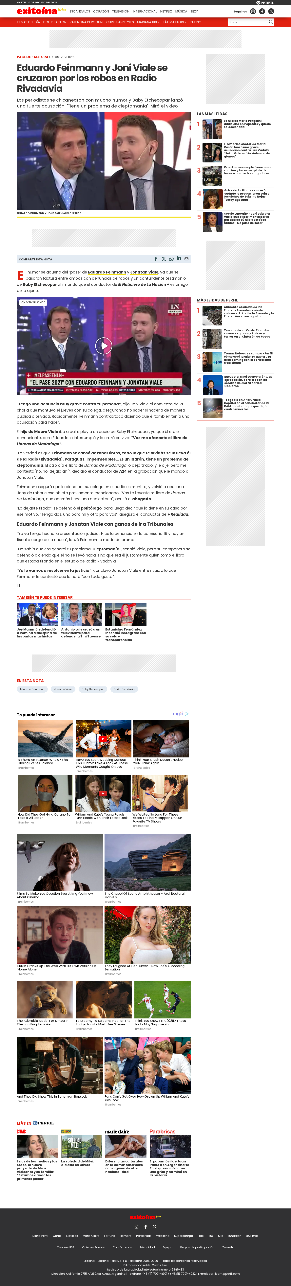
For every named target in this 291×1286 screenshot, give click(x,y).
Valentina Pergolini (86, 22)
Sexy (194, 11)
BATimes (252, 1236)
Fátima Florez (174, 22)
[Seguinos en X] (271, 11)
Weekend (162, 1236)
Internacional (144, 11)
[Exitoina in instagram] (253, 11)
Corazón (101, 11)
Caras (57, 1236)
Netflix (166, 11)
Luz (211, 1236)
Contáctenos (122, 1247)
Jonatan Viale (63, 689)
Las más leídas (212, 114)
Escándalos (79, 11)
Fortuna (109, 1236)
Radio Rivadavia (124, 689)
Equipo (167, 1247)
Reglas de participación (197, 1247)
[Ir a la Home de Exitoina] (41, 11)
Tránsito (228, 1247)
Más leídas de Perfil (217, 300)
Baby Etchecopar (40, 284)
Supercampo (183, 1236)
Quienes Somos (93, 1247)
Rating (195, 22)
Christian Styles (120, 22)
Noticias (72, 1236)
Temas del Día (28, 22)
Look (201, 1236)
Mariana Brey (148, 22)
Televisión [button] (120, 11)
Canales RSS (65, 1247)
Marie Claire (91, 1236)
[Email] (186, 259)
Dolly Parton (54, 22)
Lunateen (234, 1236)
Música (181, 11)
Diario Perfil (40, 1236)
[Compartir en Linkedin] (179, 259)
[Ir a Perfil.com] (265, 3)
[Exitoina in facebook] (262, 11)
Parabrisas (143, 1236)
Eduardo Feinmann (32, 689)
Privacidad (147, 1247)
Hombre (125, 1236)
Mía (220, 1236)
